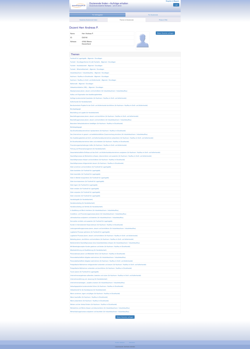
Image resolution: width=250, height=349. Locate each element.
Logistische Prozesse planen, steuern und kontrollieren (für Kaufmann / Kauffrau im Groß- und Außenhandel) (104, 236)
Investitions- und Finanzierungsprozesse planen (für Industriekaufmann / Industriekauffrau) (98, 214)
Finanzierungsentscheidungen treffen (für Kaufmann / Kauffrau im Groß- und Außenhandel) (98, 145)
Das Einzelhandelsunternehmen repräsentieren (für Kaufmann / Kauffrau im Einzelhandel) (98, 131)
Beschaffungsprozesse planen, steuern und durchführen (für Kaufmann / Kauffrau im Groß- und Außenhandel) (104, 116)
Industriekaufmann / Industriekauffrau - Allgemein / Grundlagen (89, 73)
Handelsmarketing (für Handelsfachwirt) (82, 203)
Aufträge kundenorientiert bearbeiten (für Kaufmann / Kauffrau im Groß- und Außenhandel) (98, 98)
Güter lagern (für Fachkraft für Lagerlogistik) (84, 185)
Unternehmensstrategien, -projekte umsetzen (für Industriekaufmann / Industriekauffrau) (97, 283)
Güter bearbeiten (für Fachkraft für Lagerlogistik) (85, 170)
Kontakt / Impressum (120, 342)
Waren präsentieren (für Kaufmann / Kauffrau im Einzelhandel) (89, 301)
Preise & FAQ (163, 20)
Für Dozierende (153, 15)
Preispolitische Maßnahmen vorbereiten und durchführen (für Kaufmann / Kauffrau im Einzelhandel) (101, 268)
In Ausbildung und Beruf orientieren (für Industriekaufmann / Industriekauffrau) (94, 210)
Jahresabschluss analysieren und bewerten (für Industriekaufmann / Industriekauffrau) (96, 217)
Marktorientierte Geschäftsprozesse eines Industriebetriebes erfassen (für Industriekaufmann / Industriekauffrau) (105, 243)
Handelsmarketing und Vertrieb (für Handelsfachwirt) (86, 207)
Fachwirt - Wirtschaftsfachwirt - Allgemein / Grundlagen (87, 69)
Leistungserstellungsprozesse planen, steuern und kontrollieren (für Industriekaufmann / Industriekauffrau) (103, 228)
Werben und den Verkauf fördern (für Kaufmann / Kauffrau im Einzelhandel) (93, 304)
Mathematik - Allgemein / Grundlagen (81, 84)
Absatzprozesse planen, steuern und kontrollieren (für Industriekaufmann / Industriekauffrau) (98, 91)
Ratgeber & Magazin (172, 1)
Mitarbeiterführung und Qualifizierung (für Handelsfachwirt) (88, 250)
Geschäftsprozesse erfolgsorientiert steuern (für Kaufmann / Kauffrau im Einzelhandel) (97, 163)
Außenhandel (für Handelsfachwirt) (81, 102)
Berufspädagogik (75, 109)
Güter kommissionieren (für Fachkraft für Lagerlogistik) (87, 181)
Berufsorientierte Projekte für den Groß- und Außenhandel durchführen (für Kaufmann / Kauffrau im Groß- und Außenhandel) (109, 105)
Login (176, 5)
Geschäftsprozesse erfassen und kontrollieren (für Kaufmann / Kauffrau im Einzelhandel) (97, 160)
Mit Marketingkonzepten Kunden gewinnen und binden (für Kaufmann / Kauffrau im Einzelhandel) (100, 246)
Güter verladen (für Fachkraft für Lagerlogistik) (84, 189)
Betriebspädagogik (76, 127)
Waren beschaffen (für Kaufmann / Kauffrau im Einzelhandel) (89, 297)
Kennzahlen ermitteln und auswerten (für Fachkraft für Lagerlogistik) (91, 221)
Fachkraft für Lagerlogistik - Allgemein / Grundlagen (86, 58)
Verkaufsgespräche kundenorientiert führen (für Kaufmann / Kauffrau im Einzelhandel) (96, 286)
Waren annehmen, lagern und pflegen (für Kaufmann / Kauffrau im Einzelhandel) (95, 293)
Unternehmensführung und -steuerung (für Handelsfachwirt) (88, 279)
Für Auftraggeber (97, 15)
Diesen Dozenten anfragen (165, 33)
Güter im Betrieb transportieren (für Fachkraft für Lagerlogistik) (89, 178)
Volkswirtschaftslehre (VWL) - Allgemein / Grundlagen (86, 87)
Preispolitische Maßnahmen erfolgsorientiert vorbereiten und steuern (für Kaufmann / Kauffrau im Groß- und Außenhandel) (108, 264)
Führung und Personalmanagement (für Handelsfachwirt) (88, 149)
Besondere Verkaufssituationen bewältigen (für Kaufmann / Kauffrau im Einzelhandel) (96, 123)
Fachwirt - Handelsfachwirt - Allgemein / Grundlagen (86, 65)
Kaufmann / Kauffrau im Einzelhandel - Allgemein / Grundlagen (89, 76)
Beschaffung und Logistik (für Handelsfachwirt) (84, 113)
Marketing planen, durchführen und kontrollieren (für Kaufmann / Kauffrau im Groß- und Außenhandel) (101, 239)
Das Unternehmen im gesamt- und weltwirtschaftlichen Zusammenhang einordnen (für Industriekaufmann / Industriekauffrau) (109, 134)
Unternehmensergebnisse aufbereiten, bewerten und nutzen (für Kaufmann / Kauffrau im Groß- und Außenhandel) (105, 275)
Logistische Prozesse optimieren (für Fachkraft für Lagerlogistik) (90, 232)
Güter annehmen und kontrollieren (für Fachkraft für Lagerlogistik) (90, 167)
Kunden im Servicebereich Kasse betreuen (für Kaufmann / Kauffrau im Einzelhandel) (96, 225)
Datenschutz (132, 342)
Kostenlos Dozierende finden (88, 20)
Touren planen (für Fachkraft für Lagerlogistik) (84, 272)
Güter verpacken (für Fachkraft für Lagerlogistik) (85, 192)
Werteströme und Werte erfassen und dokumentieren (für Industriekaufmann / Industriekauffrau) (100, 308)
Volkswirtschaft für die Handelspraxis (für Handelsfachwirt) (88, 290)
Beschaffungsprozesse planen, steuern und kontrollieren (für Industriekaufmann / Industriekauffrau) (100, 120)
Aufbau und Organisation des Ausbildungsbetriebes (86, 94)
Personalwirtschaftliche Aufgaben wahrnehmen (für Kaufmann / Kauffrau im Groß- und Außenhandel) (101, 261)
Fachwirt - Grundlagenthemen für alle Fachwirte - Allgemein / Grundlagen (93, 62)
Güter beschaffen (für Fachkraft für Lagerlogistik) (85, 174)
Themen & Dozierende (127, 20)
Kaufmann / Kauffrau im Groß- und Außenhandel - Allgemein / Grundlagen (93, 80)
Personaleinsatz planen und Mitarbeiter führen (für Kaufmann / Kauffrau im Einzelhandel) (97, 254)
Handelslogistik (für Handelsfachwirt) (81, 199)
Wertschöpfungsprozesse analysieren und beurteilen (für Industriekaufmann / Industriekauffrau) (99, 312)
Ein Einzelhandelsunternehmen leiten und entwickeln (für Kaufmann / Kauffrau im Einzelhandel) (99, 141)
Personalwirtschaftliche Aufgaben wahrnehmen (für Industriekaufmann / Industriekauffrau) (98, 257)
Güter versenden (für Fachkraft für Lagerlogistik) (85, 196)
